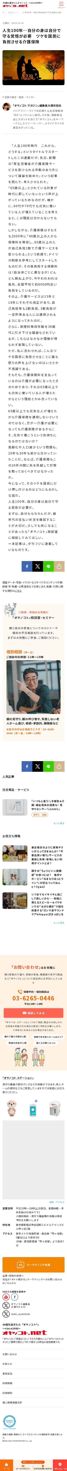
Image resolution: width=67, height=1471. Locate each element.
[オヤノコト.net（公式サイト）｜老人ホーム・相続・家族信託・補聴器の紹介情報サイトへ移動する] (3, 12)
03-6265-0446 (33, 997)
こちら (18, 590)
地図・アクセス (56, 1202)
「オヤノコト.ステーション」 (18, 1078)
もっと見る (59, 823)
